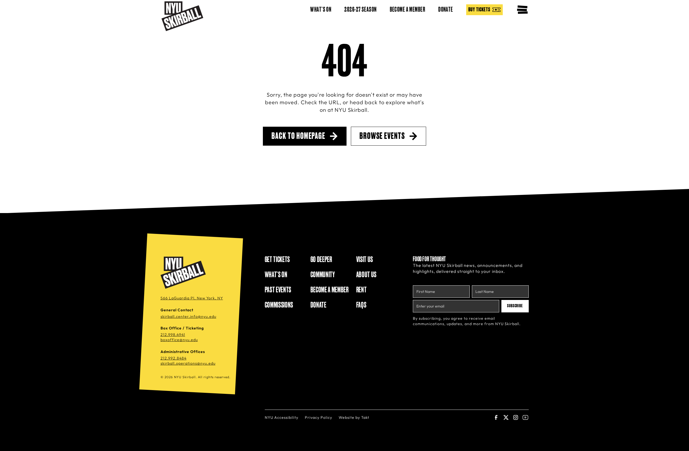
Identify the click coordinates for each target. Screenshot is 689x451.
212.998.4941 (173, 334)
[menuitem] (484, 9)
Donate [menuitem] (445, 9)
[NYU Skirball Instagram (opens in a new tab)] (515, 417)
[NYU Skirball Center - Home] (182, 16)
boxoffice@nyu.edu (179, 339)
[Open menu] (522, 9)
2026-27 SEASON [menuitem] (360, 9)
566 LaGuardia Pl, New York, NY (192, 298)
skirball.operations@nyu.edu (188, 363)
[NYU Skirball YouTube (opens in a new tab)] (525, 417)
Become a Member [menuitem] (408, 9)
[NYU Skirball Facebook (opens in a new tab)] (496, 417)
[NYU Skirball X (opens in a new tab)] (506, 417)
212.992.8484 (174, 358)
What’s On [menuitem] (320, 9)
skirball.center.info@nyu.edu (188, 316)
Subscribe (515, 306)
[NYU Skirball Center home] (184, 273)
